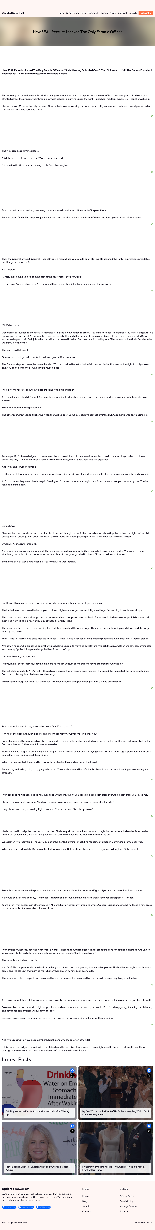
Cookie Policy (126, 1201)
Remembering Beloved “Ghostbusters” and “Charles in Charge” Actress (38, 1168)
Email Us (124, 1211)
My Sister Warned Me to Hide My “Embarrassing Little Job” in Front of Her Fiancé (113, 1168)
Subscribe (146, 12)
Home (85, 1196)
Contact (86, 1211)
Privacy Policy (127, 1196)
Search (85, 1206)
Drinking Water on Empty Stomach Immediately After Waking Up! (37, 1113)
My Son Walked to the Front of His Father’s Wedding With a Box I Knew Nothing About (115, 1113)
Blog (84, 1201)
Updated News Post (13, 12)
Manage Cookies (128, 1206)
